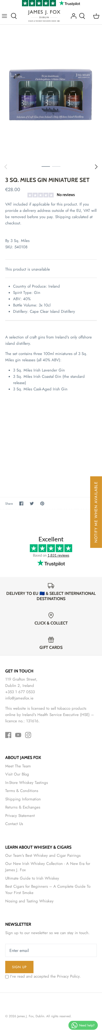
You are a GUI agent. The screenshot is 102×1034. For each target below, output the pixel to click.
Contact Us (14, 824)
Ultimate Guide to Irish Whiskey (32, 878)
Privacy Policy (68, 976)
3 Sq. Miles (20, 241)
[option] (51, 93)
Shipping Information (23, 799)
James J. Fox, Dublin (30, 1016)
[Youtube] (18, 735)
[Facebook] (8, 735)
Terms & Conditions (21, 791)
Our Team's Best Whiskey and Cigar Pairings (43, 855)
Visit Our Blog (17, 774)
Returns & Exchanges (22, 807)
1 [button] (46, 166)
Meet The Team (18, 766)
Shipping (63, 217)
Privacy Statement (20, 815)
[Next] (96, 167)
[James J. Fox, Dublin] (44, 16)
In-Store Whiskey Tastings (26, 782)
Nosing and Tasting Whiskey (29, 901)
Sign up (19, 967)
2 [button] (56, 166)
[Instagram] (28, 735)
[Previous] (6, 167)
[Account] (72, 16)
